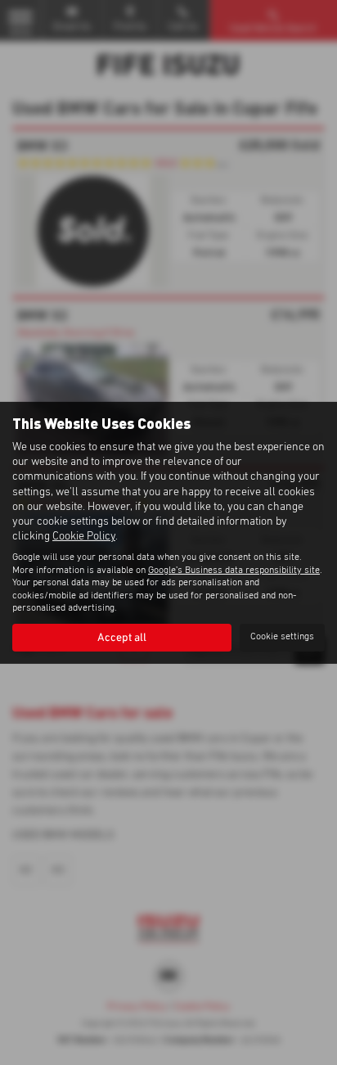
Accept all (121, 637)
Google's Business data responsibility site (234, 570)
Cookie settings (282, 637)
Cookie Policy (83, 536)
